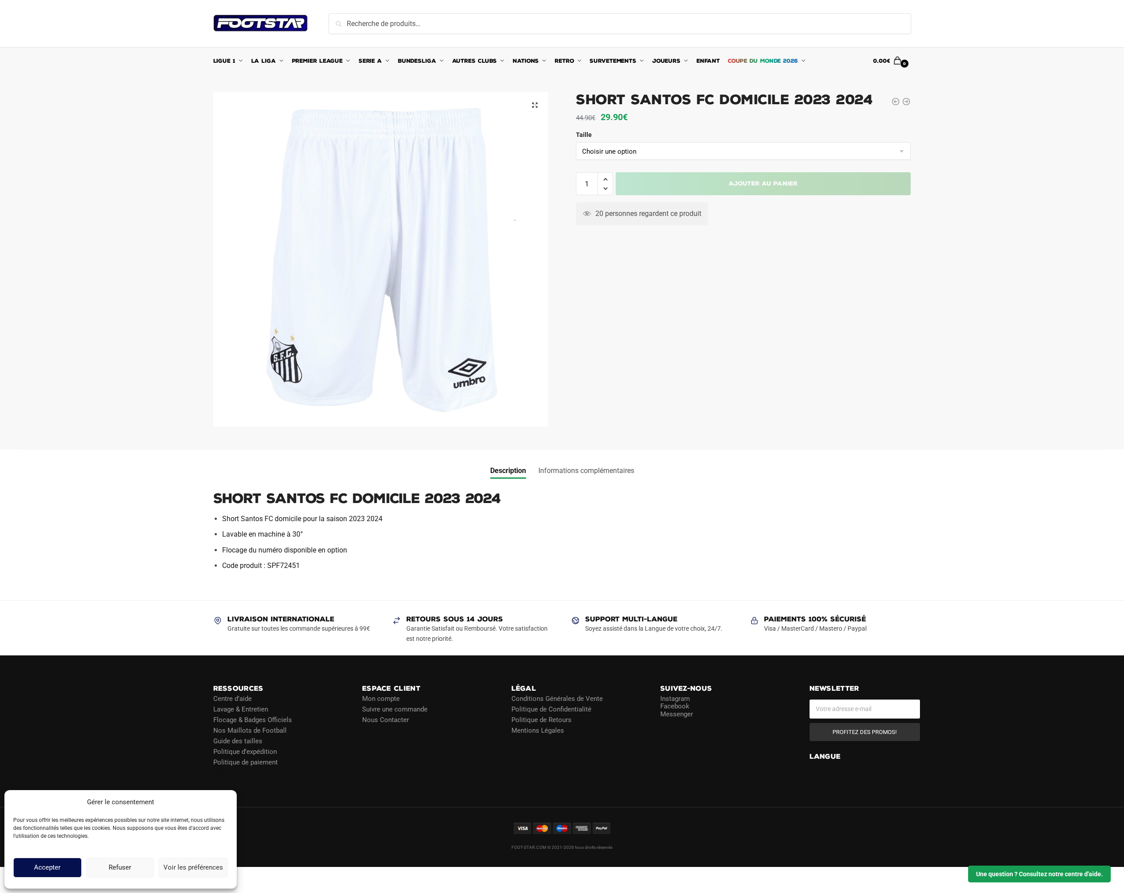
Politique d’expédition (245, 752)
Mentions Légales (537, 730)
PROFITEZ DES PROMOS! (865, 732)
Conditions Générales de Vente (557, 699)
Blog (220, 773)
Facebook (674, 706)
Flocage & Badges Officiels (252, 720)
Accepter (47, 868)
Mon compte (381, 699)
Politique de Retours (541, 720)
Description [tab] (508, 470)
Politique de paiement (245, 762)
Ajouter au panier (763, 183)
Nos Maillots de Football (250, 730)
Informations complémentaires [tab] (586, 470)
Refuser (120, 868)
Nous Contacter (385, 720)
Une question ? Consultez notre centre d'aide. (1039, 874)
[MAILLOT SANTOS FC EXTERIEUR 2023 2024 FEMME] (895, 101)
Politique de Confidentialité (551, 709)
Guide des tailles (237, 741)
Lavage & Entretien (240, 709)
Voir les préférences (193, 868)
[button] (535, 105)
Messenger (676, 714)
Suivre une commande (395, 709)
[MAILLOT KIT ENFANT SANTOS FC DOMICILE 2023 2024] (906, 101)
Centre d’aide (232, 699)
